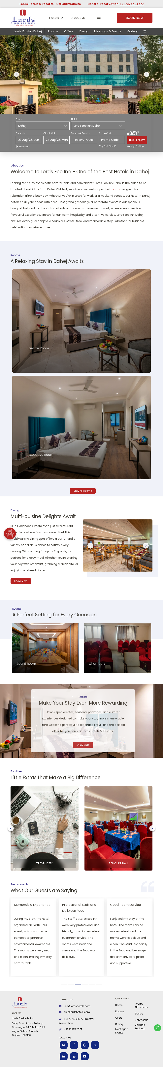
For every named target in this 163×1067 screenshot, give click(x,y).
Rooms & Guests (80, 133)
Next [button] (146, 546)
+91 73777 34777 (132, 4)
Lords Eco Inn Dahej (28, 31)
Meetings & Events (107, 31)
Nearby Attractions (141, 1005)
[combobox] (42, 126)
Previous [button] (90, 546)
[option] (117, 545)
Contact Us (141, 1020)
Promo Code (105, 133)
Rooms (53, 31)
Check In (20, 133)
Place (19, 119)
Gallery (132, 31)
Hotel (74, 119)
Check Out (49, 133)
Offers (69, 31)
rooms (115, 189)
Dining (84, 31)
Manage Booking (135, 146)
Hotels (54, 17)
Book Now (135, 17)
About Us (78, 17)
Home (118, 1005)
